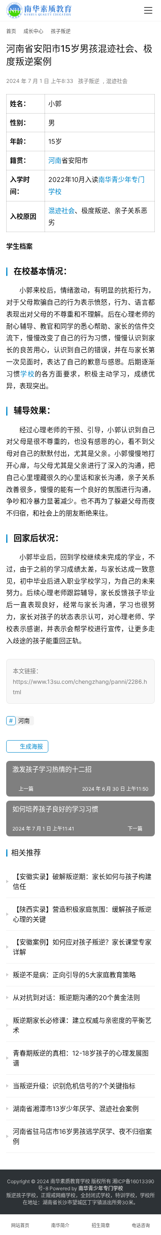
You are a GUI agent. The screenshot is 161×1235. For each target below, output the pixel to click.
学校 (27, 374)
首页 (11, 31)
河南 (55, 160)
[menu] (148, 10)
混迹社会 (117, 80)
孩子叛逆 (88, 80)
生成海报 (30, 746)
